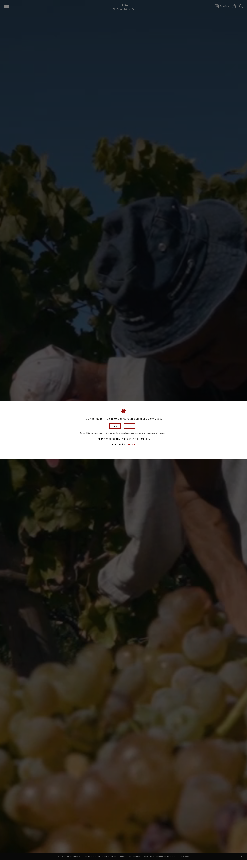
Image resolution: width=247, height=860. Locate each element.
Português (118, 444)
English (130, 444)
